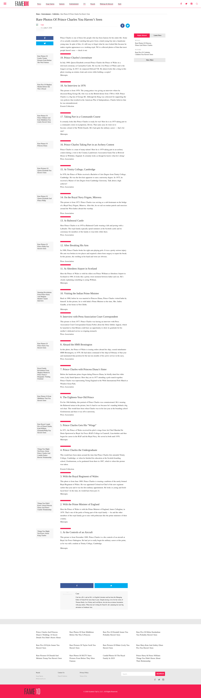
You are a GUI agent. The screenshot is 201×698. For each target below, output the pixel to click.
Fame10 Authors (62, 676)
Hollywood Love (41, 678)
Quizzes (61, 4)
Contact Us (61, 672)
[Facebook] (122, 26)
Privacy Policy (84, 672)
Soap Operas (50, 4)
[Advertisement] (94, 566)
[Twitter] (128, 26)
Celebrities (55, 14)
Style (119, 4)
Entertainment (74, 4)
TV (84, 4)
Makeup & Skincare (106, 4)
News (39, 4)
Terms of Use (83, 676)
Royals (92, 4)
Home (38, 14)
